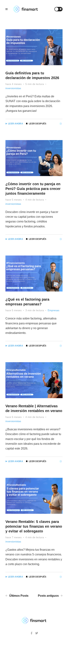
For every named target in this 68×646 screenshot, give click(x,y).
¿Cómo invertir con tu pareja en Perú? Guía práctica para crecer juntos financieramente (33, 188)
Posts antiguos (48, 595)
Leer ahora (15, 124)
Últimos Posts (18, 595)
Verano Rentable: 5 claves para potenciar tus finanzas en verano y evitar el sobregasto (33, 526)
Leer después (37, 124)
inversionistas (13, 88)
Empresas (53, 310)
